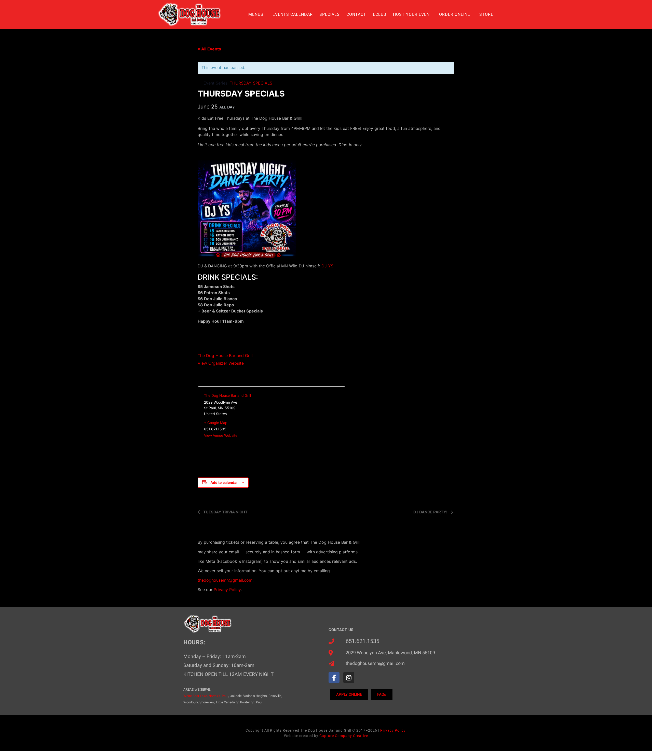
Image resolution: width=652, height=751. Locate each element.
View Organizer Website (221, 363)
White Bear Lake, (195, 695)
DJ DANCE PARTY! (430, 512)
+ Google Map (215, 422)
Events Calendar (293, 14)
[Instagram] (348, 677)
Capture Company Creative (343, 736)
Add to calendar (224, 482)
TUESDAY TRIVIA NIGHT (225, 512)
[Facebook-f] (334, 677)
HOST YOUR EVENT (412, 14)
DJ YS (327, 265)
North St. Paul (218, 695)
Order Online (454, 14)
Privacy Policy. (393, 730)
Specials (329, 14)
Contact (356, 14)
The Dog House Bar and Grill (225, 355)
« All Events (209, 48)
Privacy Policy (227, 589)
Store (486, 14)
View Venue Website (220, 435)
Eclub (379, 14)
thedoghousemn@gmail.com (225, 580)
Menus (255, 14)
